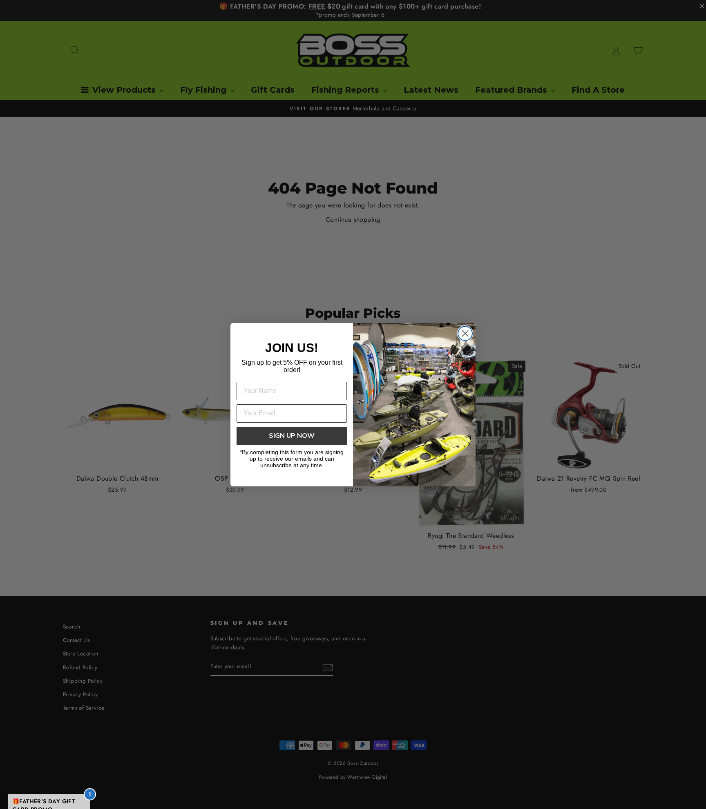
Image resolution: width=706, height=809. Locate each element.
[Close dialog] (465, 333)
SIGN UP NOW (292, 435)
